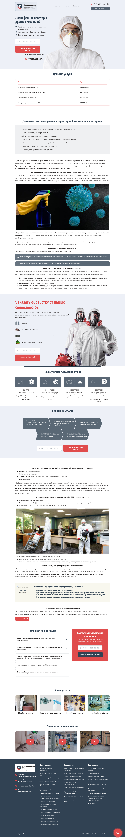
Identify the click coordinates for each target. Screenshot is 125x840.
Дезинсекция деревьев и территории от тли (71, 783)
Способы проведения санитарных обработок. (40, 136)
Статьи (67, 6)
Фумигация (91, 803)
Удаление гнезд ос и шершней (73, 776)
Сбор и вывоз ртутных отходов (97, 793)
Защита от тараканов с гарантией (74, 773)
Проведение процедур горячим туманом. (38, 150)
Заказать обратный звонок (27, 49)
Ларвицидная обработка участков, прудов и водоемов (74, 792)
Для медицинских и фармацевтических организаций (49, 797)
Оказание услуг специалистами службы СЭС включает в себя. (45, 143)
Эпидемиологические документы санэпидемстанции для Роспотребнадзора (97, 798)
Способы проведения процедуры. (35, 133)
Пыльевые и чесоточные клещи (73, 797)
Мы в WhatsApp (100, 8)
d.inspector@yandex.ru (24, 791)
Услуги (57, 6)
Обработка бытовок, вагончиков (49, 824)
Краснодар (21, 774)
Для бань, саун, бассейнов (47, 801)
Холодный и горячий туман (96, 776)
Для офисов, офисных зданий (48, 809)
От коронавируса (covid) (47, 818)
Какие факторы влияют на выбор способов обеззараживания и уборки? (50, 139)
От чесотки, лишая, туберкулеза (49, 821)
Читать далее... (21, 618)
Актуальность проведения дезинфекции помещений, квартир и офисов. (49, 129)
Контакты (76, 6)
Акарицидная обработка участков (74, 779)
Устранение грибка (93, 773)
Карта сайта (21, 834)
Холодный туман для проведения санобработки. (41, 146)
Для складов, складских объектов (49, 793)
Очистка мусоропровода (47, 815)
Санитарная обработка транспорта (50, 778)
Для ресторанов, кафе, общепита (49, 781)
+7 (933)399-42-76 (101, 4)
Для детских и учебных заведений (50, 812)
